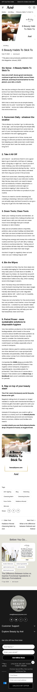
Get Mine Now (18, 657)
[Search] (29, 7)
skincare (6, 506)
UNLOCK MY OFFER (21, 686)
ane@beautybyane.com (18, 614)
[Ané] (10, 7)
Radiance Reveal (21, 501)
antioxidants (21, 567)
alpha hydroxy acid (8, 567)
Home (4, 12)
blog (17, 492)
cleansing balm (8, 496)
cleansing (26, 492)
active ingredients (21, 564)
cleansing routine (23, 496)
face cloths (7, 501)
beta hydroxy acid (8, 570)
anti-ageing (7, 492)
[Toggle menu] (3, 7)
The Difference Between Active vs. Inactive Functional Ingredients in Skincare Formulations (17, 575)
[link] (9, 511)
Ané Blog (11, 12)
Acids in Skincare (8, 564)
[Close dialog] (32, 662)
